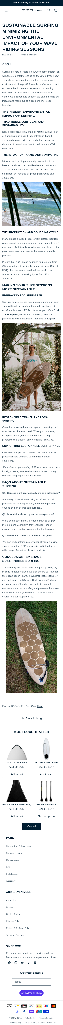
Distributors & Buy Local (18, 846)
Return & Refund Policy (18, 928)
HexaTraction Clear (46, 763)
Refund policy (30, 1018)
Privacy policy (15, 1022)
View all (31, 826)
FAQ (8, 867)
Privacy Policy (13, 921)
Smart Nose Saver (17, 763)
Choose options (46, 816)
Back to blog (34, 718)
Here (40, 706)
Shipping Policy (14, 853)
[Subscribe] (47, 982)
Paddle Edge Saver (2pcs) (16, 805)
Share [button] (8, 64)
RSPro (27, 310)
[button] (6, 10)
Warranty (11, 881)
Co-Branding (12, 860)
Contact (10, 907)
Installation (12, 874)
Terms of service (46, 1018)
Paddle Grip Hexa (46, 805)
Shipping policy (30, 1022)
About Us (11, 900)
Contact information (48, 1022)
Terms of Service (15, 935)
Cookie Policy (13, 914)
